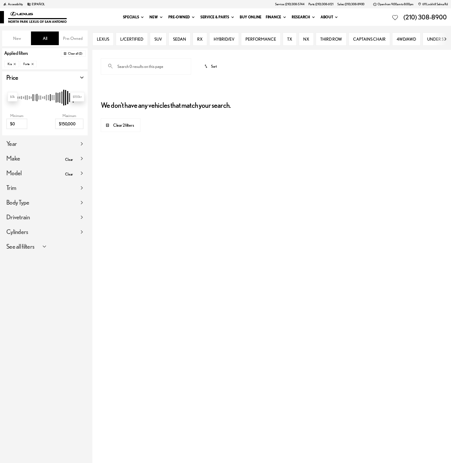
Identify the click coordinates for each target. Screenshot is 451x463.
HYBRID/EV (224, 39)
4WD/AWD (406, 39)
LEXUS (103, 39)
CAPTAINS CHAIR (369, 39)
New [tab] (17, 38)
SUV (158, 39)
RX (200, 39)
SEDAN (179, 39)
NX (306, 39)
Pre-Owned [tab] (73, 38)
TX (289, 39)
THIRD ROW (331, 39)
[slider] (12, 97)
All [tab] (45, 38)
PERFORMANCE (260, 39)
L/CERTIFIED (131, 39)
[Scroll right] (445, 39)
